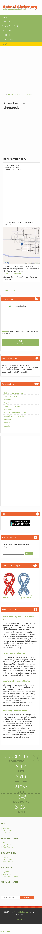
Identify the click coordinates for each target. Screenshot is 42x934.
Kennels (6, 35)
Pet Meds (8, 399)
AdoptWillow (20, 342)
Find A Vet (6, 30)
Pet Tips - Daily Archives (13, 393)
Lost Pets (6, 832)
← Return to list (9, 290)
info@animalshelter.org (13, 273)
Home (4, 17)
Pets (3, 823)
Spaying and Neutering (13, 406)
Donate (5, 44)
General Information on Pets (15, 413)
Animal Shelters (10, 26)
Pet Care (7, 419)
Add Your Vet (8, 847)
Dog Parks (8, 409)
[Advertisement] (21, 69)
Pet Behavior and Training (14, 416)
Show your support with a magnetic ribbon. (19, 596)
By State (6, 828)
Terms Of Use (20, 920)
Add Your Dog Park (10, 876)
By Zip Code (7, 830)
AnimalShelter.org (21, 912)
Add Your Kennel (9, 861)
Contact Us (7, 39)
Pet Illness (8, 426)
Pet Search (7, 21)
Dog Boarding (9, 403)
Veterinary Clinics (11, 396)
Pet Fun (7, 423)
